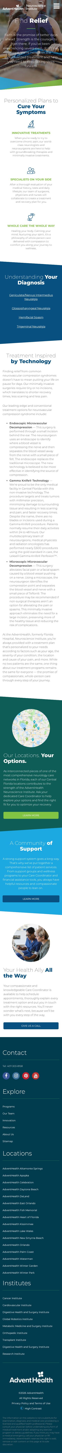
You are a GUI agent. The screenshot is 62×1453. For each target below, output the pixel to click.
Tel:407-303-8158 (13, 1066)
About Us (8, 1134)
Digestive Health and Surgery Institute (26, 1312)
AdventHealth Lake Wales (18, 1231)
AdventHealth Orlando (16, 1245)
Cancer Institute (12, 1298)
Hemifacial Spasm (31, 317)
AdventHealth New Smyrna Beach (23, 1238)
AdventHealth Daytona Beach (20, 1189)
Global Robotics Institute (18, 1319)
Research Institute (13, 1353)
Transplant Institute (14, 1340)
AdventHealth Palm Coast (18, 1251)
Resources (9, 1127)
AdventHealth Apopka (16, 1175)
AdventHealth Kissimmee (18, 1224)
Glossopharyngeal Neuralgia (31, 308)
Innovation (9, 1120)
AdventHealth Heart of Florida (21, 1217)
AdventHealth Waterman (18, 1258)
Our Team (8, 1113)
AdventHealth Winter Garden (20, 1265)
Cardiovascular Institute (17, 1305)
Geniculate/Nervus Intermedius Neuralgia (31, 297)
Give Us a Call (31, 1025)
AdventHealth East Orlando (19, 1203)
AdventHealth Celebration (18, 1182)
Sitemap (8, 1141)
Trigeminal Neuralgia (31, 326)
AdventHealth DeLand (16, 1196)
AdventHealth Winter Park (18, 1272)
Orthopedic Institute (15, 1333)
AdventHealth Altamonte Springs (23, 1168)
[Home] (24, 6)
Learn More (31, 815)
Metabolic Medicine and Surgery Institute (27, 1326)
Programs (9, 1106)
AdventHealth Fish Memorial (20, 1210)
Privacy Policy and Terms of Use (31, 1403)
